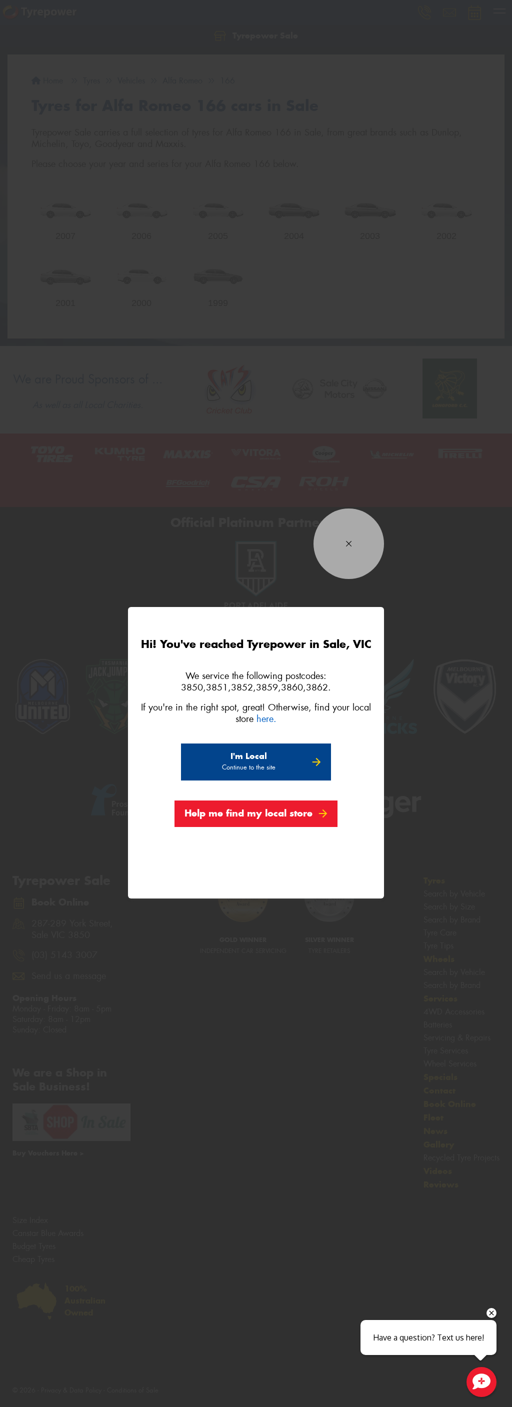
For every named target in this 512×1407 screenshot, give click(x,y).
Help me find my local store (248, 813)
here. (266, 719)
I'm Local (249, 761)
